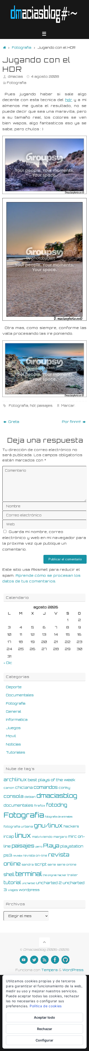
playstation (71, 846)
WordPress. (73, 970)
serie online (66, 864)
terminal (28, 873)
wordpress (29, 890)
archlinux (15, 779)
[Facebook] (55, 960)
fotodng (56, 805)
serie (51, 864)
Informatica (17, 719)
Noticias (13, 744)
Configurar (44, 1040)
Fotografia (21, 47)
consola (13, 796)
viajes (13, 890)
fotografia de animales (58, 816)
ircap (9, 836)
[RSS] (45, 960)
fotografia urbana (18, 826)
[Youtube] (24, 960)
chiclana (24, 787)
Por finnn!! (72, 421)
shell (9, 874)
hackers (71, 826)
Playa (51, 845)
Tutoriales (15, 752)
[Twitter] (34, 960)
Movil (11, 736)
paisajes (44, 405)
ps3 (8, 855)
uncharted (28, 883)
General (13, 711)
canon (9, 787)
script (41, 864)
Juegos (13, 728)
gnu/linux (48, 825)
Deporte (14, 687)
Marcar (68, 405)
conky (64, 787)
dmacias (15, 76)
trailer (72, 875)
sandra (28, 864)
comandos (46, 787)
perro (38, 846)
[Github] (65, 960)
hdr (68, 99)
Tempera (49, 970)
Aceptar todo (44, 1017)
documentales (18, 805)
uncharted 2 (49, 883)
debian (30, 797)
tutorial (12, 882)
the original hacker (54, 875)
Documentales (20, 695)
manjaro (60, 836)
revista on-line (35, 855)
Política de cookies (46, 1006)
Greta (13, 421)
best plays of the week (51, 779)
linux (23, 835)
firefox (39, 805)
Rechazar (44, 1029)
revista (17, 855)
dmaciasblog (57, 795)
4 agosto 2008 (45, 76)
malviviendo (42, 836)
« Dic (8, 662)
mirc (72, 836)
